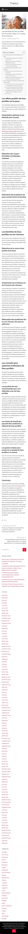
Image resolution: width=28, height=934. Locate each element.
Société (4, 911)
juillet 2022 (5, 720)
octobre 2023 (5, 682)
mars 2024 (5, 669)
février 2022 (5, 733)
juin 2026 (4, 600)
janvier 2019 (5, 828)
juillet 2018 (5, 843)
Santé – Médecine (7, 905)
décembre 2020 (6, 769)
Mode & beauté (6, 893)
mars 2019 (4, 822)
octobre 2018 (5, 835)
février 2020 (5, 794)
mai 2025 (4, 633)
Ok (14, 931)
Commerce (5, 857)
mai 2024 (4, 664)
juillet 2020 (5, 782)
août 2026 (4, 595)
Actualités (4, 852)
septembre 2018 (6, 838)
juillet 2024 (5, 659)
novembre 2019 (6, 802)
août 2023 (4, 687)
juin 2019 (4, 815)
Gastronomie (5, 877)
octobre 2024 (5, 651)
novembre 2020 (6, 771)
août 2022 (4, 718)
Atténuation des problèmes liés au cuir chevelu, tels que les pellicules (14, 78)
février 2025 (5, 641)
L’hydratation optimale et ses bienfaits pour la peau (14, 59)
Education (4, 865)
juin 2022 (4, 723)
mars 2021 (4, 761)
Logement (4, 888)
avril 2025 (4, 636)
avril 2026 (4, 605)
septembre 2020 (6, 776)
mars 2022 (4, 730)
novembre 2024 (6, 649)
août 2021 (4, 748)
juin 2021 (4, 753)
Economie (4, 862)
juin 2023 (4, 692)
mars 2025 (5, 638)
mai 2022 (4, 725)
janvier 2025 (5, 644)
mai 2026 (4, 603)
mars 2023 (5, 700)
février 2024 (5, 672)
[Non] (26, 928)
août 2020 (4, 779)
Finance (4, 875)
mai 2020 (4, 787)
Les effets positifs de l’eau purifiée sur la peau (13, 55)
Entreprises (5, 870)
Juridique (4, 883)
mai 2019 (4, 817)
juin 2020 (4, 784)
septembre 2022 (6, 715)
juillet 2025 (5, 628)
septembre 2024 (6, 654)
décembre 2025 (6, 615)
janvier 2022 (5, 735)
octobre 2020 (5, 774)
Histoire (4, 880)
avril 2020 (4, 789)
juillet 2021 (4, 751)
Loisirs (3, 890)
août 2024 (4, 656)
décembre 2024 (6, 646)
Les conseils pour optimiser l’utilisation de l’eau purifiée (14, 81)
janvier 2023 (5, 705)
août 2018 (4, 840)
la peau (19, 486)
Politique (4, 900)
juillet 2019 (5, 812)
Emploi (4, 867)
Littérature (4, 885)
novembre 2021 (6, 741)
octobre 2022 (5, 713)
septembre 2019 (6, 807)
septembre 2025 (6, 623)
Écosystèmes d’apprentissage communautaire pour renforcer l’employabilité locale (10, 575)
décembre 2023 (6, 677)
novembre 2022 (6, 710)
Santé (5, 520)
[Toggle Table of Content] (23, 52)
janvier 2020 (5, 797)
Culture (4, 859)
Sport (3, 913)
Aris (18, 38)
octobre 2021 (5, 743)
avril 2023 (4, 697)
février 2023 (5, 702)
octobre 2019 (5, 804)
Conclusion (8, 93)
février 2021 (5, 764)
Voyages (4, 918)
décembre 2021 (6, 738)
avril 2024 (4, 667)
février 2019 (5, 825)
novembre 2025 (6, 618)
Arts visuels (5, 854)
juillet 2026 (5, 598)
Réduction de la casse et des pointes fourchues (14, 72)
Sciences (4, 908)
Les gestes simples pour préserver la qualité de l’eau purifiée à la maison (14, 91)
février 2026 (5, 610)
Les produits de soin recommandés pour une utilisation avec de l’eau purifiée (15, 84)
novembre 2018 (6, 833)
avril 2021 (4, 759)
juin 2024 (4, 661)
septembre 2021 (6, 746)
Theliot (14, 3)
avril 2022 (4, 728)
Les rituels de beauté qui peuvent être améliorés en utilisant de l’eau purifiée (14, 88)
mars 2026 (5, 608)
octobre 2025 (5, 621)
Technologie (5, 916)
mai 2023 (4, 695)
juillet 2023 (5, 689)
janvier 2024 (5, 674)
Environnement (6, 872)
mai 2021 (4, 756)
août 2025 (4, 626)
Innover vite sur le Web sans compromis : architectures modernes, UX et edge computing (13, 561)
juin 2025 (4, 631)
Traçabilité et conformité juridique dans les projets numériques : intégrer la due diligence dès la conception (13, 568)
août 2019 (4, 810)
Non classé (5, 898)
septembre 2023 (6, 684)
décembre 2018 (6, 830)
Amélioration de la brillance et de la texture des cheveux (14, 75)
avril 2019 (4, 820)
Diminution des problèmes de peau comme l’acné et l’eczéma (14, 65)
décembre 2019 (6, 799)
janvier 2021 (5, 766)
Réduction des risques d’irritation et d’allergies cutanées (14, 62)
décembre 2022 (6, 707)
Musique (4, 895)
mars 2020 (5, 792)
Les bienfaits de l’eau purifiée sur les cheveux (12, 68)
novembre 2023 (6, 679)
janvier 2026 (5, 613)
